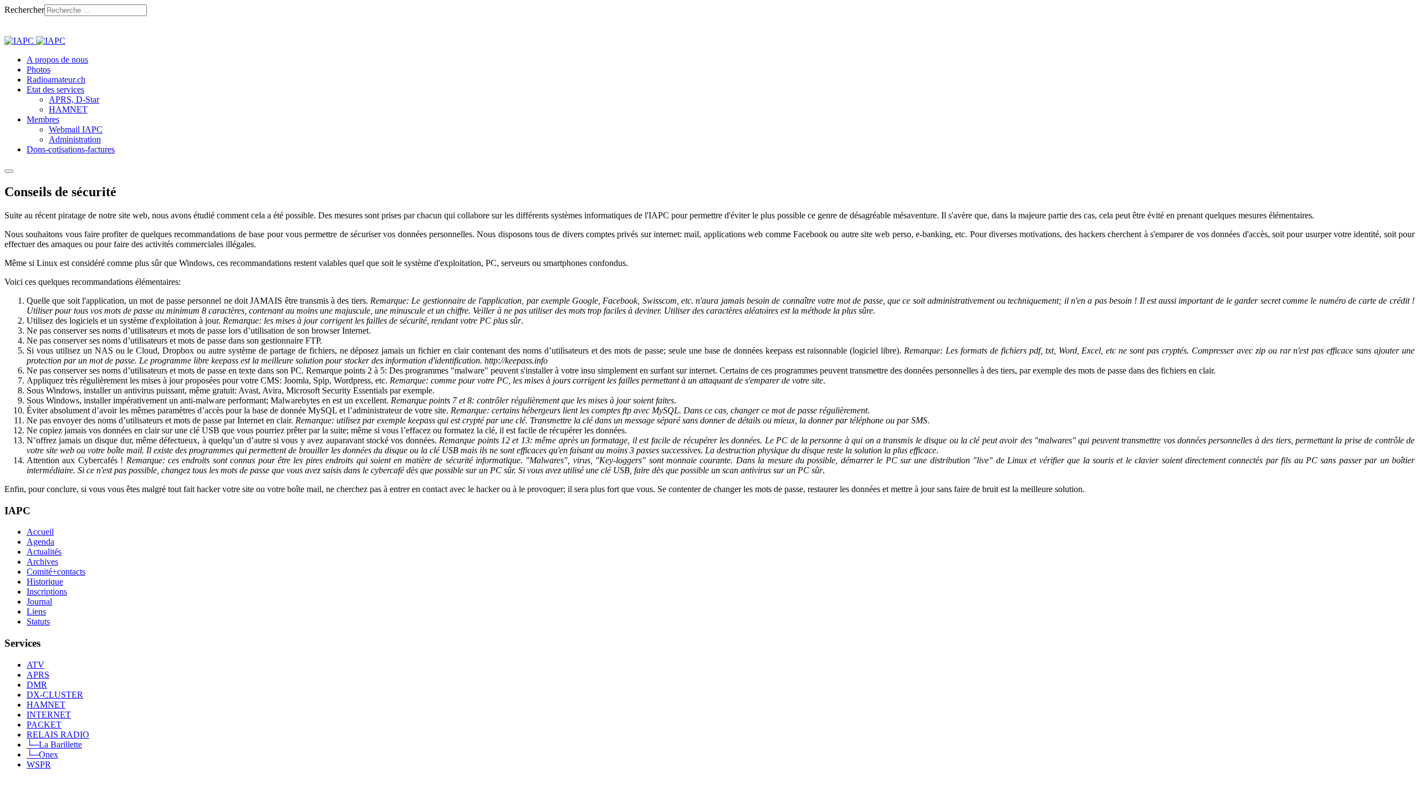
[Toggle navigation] (8, 171)
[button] (55, 89)
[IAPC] (34, 40)
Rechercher (24, 9)
